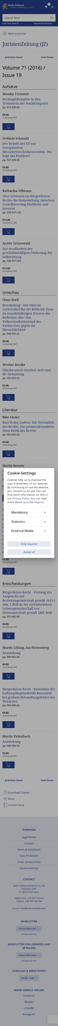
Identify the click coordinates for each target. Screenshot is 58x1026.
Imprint (39, 502)
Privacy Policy (21, 498)
